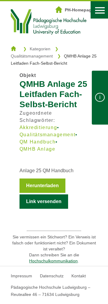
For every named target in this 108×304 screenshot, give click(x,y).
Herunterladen (42, 185)
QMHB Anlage (38, 149)
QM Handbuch (38, 141)
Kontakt (78, 275)
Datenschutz (52, 275)
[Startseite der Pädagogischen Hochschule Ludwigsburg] (48, 42)
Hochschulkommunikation (53, 260)
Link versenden (44, 201)
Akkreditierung (38, 127)
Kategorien (40, 48)
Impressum (21, 275)
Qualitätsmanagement (32, 56)
